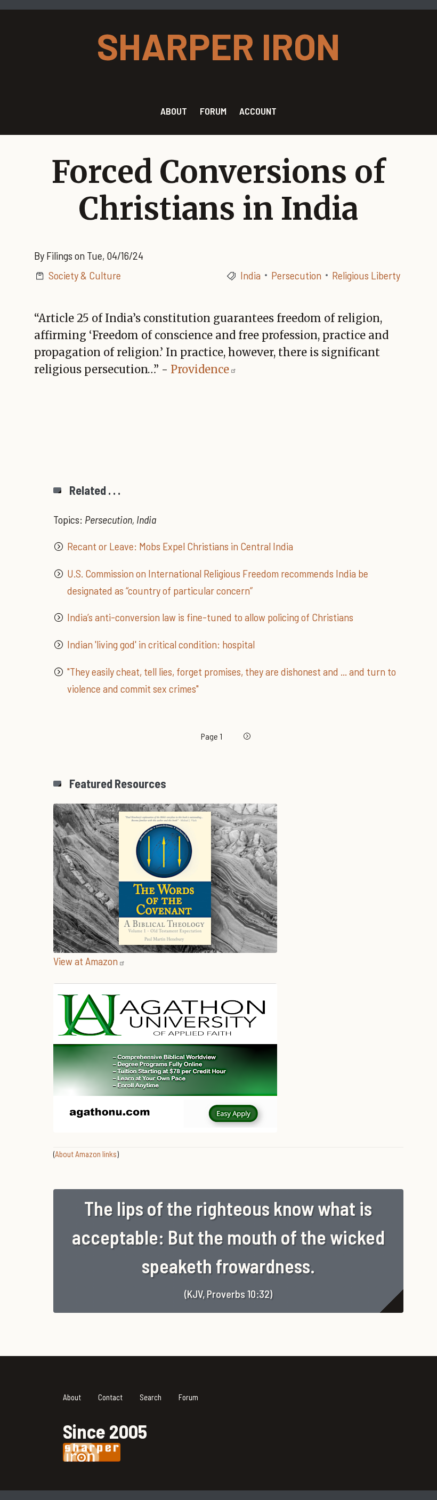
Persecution (296, 275)
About (72, 1397)
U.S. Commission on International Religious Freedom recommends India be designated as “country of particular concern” (217, 582)
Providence (200, 369)
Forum (188, 1397)
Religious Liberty (366, 275)
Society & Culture (84, 275)
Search (150, 1397)
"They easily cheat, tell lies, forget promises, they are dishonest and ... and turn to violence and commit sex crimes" (231, 680)
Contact (110, 1397)
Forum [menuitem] (213, 111)
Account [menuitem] (258, 111)
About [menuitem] (173, 111)
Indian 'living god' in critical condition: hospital (161, 644)
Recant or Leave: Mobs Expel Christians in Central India (180, 546)
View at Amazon (85, 960)
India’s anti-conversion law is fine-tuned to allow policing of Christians (210, 617)
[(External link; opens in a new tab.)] (165, 876)
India (250, 275)
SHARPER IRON (218, 45)
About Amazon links (86, 1154)
